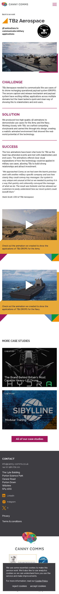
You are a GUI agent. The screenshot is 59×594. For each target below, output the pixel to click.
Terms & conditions (12, 521)
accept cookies (38, 586)
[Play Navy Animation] (29, 285)
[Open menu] (54, 4)
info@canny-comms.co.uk (15, 464)
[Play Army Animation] (29, 224)
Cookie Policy (41, 581)
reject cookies (19, 586)
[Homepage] (15, 4)
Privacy (6, 516)
